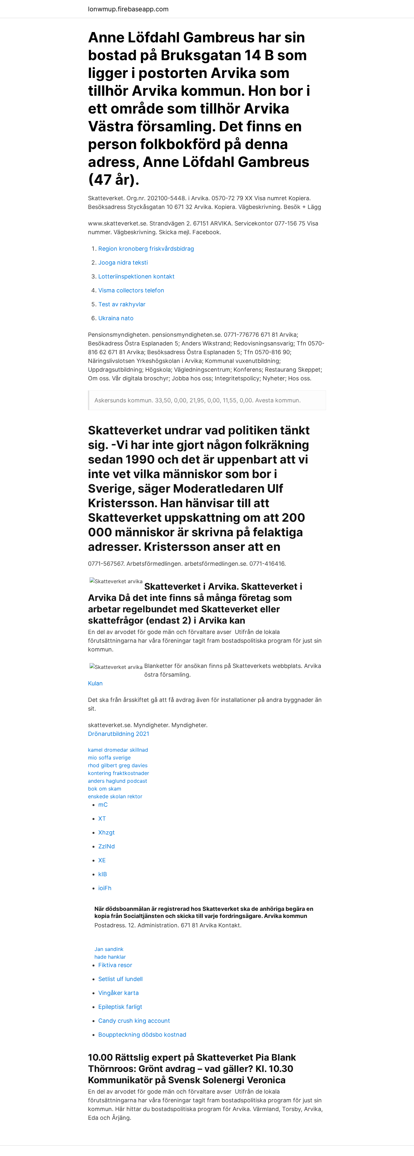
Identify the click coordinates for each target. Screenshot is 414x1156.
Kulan (95, 683)
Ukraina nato (116, 318)
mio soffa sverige (109, 757)
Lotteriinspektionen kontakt (136, 276)
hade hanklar (110, 957)
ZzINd (106, 846)
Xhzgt (106, 832)
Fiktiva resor (115, 965)
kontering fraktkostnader (118, 773)
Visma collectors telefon (131, 290)
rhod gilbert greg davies (117, 765)
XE (102, 860)
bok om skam (104, 788)
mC (103, 804)
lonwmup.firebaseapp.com (128, 9)
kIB (102, 874)
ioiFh (105, 888)
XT (102, 818)
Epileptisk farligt (120, 1006)
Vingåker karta (118, 992)
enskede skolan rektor (115, 796)
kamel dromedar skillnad (118, 750)
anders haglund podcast (117, 781)
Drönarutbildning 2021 (118, 733)
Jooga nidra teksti (123, 262)
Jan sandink (109, 949)
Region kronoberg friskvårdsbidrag (146, 248)
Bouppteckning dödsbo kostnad (142, 1034)
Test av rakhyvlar (122, 304)
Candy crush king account (134, 1020)
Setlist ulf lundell (120, 979)
